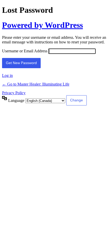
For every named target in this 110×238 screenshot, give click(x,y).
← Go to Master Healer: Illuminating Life (35, 84)
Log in (7, 75)
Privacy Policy (14, 93)
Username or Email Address (24, 51)
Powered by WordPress (42, 25)
